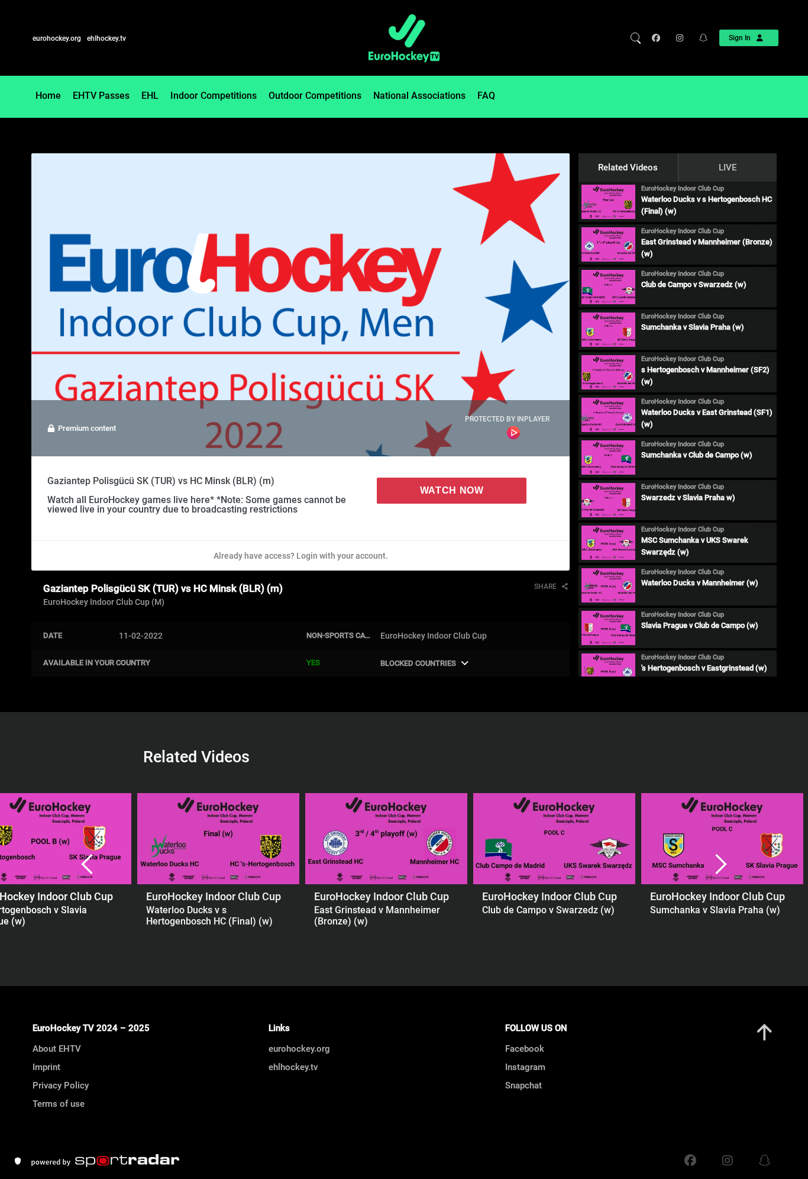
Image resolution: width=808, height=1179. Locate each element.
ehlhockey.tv (106, 38)
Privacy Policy (61, 1085)
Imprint (46, 1067)
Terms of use (59, 1104)
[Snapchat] (699, 38)
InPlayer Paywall (513, 433)
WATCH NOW (452, 490)
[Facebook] (659, 38)
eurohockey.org (57, 38)
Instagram (525, 1067)
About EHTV (57, 1048)
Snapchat (523, 1085)
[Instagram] (678, 38)
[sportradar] (105, 1160)
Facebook (524, 1048)
